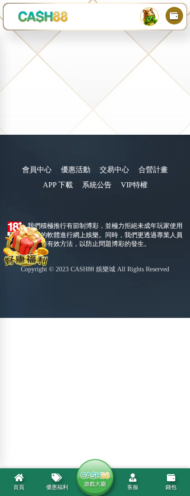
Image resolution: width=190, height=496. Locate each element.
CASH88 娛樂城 (93, 269)
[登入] (149, 16)
